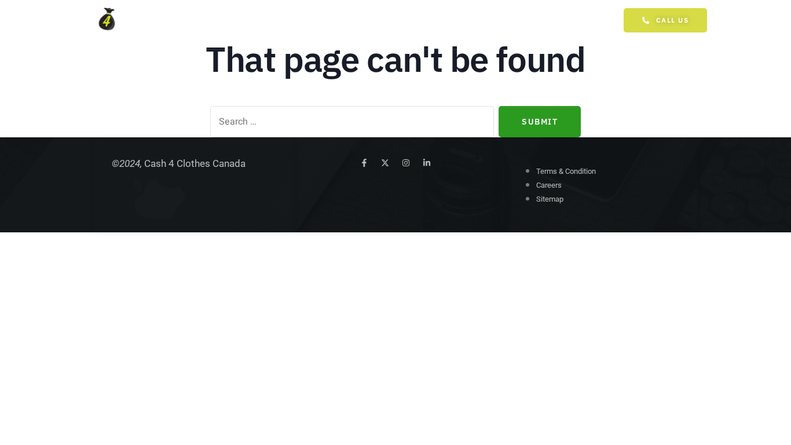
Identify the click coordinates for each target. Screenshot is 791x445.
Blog (361, 24)
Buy (321, 24)
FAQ (400, 24)
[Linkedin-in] (427, 163)
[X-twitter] (385, 163)
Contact (447, 24)
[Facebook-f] (364, 163)
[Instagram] (406, 163)
